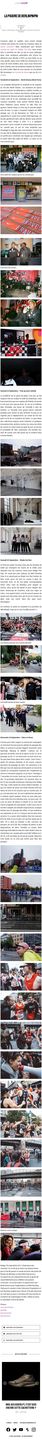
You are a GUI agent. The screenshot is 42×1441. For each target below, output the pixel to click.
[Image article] (21, 1381)
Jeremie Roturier (6, 1307)
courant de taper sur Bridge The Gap (15, 49)
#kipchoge (37, 30)
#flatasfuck (29, 30)
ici (36, 609)
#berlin (4, 30)
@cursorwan (5, 1316)
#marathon (21, 32)
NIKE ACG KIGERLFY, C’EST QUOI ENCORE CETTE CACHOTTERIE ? (21, 1406)
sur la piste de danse (20, 72)
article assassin (7, 47)
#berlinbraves (11, 30)
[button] (21, 1327)
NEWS (17, 1412)
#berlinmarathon (21, 30)
